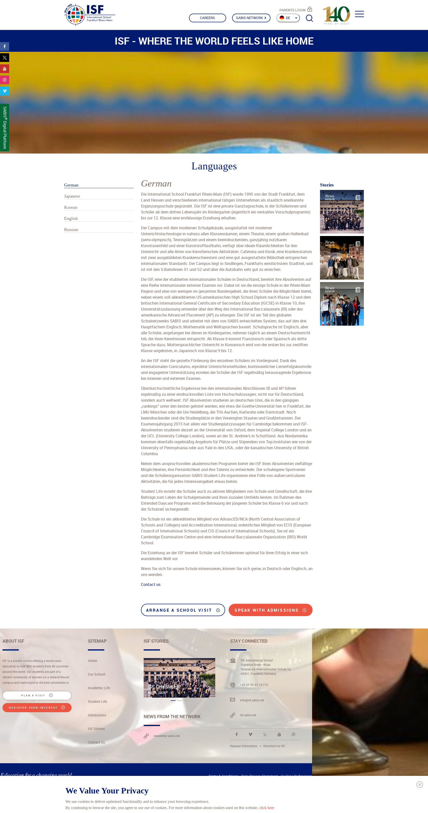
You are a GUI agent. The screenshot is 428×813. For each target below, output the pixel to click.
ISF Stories (96, 728)
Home (92, 660)
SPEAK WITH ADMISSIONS (267, 610)
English (71, 218)
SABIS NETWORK (250, 17)
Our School (96, 674)
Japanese (72, 196)
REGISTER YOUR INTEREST (34, 707)
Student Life (97, 701)
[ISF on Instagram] (293, 734)
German (71, 185)
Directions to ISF (274, 746)
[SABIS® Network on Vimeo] (250, 734)
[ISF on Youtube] (279, 734)
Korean (70, 207)
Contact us (150, 584)
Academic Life (99, 687)
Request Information (243, 746)
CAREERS (207, 17)
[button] (173, 700)
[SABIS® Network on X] (265, 734)
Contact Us (96, 742)
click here (266, 807)
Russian (71, 229)
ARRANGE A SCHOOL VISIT (180, 610)
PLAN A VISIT (34, 695)
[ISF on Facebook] (237, 734)
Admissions (97, 715)
